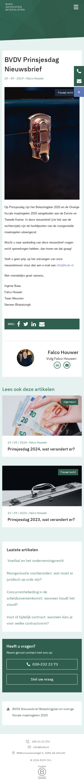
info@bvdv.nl (65, 265)
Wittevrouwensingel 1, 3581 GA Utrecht (41, 753)
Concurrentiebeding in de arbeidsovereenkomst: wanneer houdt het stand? (41, 598)
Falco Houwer (63, 352)
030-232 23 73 (45, 664)
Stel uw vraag (42, 679)
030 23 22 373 (41, 741)
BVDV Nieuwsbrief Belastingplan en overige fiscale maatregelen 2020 (43, 712)
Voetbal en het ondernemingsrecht (35, 560)
